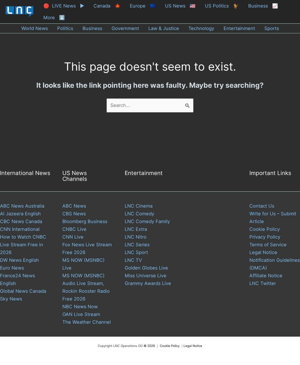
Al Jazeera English (20, 214)
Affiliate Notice (265, 275)
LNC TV (133, 260)
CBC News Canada (21, 221)
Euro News (12, 268)
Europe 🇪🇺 (143, 6)
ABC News (74, 206)
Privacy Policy (264, 237)
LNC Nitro (135, 237)
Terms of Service (268, 244)
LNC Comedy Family (147, 221)
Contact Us (261, 206)
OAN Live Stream (81, 314)
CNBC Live (74, 229)
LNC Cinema (139, 206)
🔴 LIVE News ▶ (63, 6)
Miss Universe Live (145, 275)
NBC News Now (80, 306)
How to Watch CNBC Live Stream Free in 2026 (23, 244)
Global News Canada (23, 291)
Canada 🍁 (107, 6)
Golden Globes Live (146, 268)
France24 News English (17, 279)
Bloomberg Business (84, 221)
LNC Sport (136, 252)
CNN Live (72, 237)
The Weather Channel (86, 322)
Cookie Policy (264, 229)
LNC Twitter (262, 283)
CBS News (74, 214)
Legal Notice (263, 252)
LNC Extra (136, 229)
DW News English (19, 260)
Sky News (11, 299)
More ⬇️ (54, 17)
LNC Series (137, 244)
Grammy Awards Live (148, 283)
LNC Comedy (139, 214)
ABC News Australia (22, 206)
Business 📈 (263, 6)
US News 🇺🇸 (180, 6)
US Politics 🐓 (222, 6)
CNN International (20, 229)
